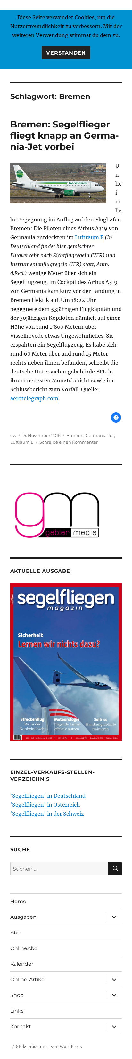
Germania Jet (100, 435)
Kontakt (20, 1027)
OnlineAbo (23, 948)
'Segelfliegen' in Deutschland (48, 796)
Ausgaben (23, 917)
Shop (17, 995)
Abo (15, 933)
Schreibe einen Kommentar (68, 442)
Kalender (21, 964)
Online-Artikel (28, 980)
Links (17, 1011)
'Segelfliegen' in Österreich (45, 805)
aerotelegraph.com (34, 398)
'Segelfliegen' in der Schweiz (47, 813)
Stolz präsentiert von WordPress (49, 1046)
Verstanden (66, 53)
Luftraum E (89, 237)
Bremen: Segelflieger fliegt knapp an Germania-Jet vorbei (64, 135)
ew (13, 435)
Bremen (75, 435)
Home (18, 901)
